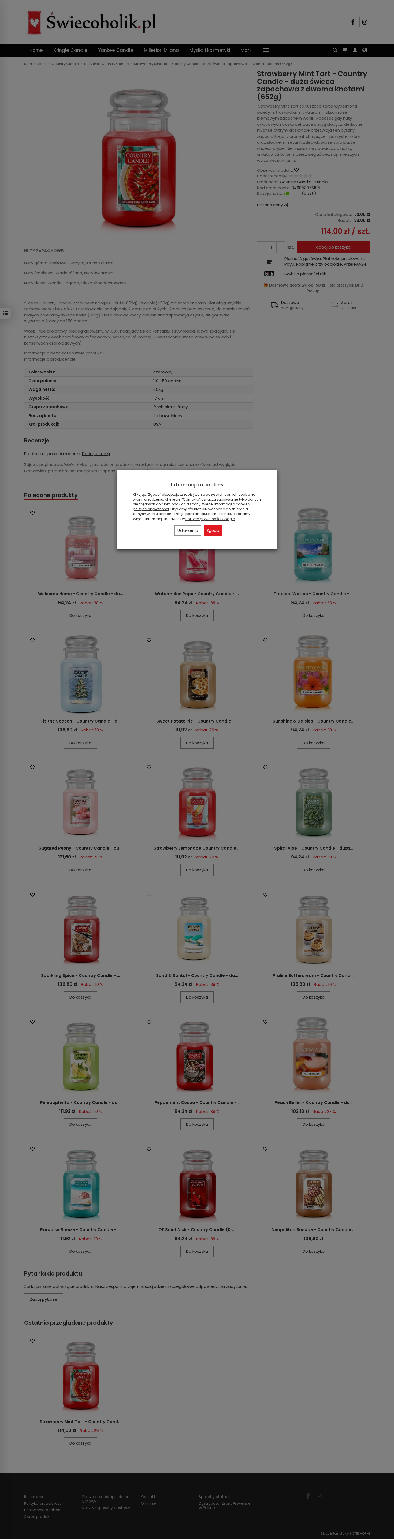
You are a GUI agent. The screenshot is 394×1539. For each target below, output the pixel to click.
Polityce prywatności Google (210, 519)
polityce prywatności (151, 509)
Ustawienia (187, 530)
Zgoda (213, 530)
